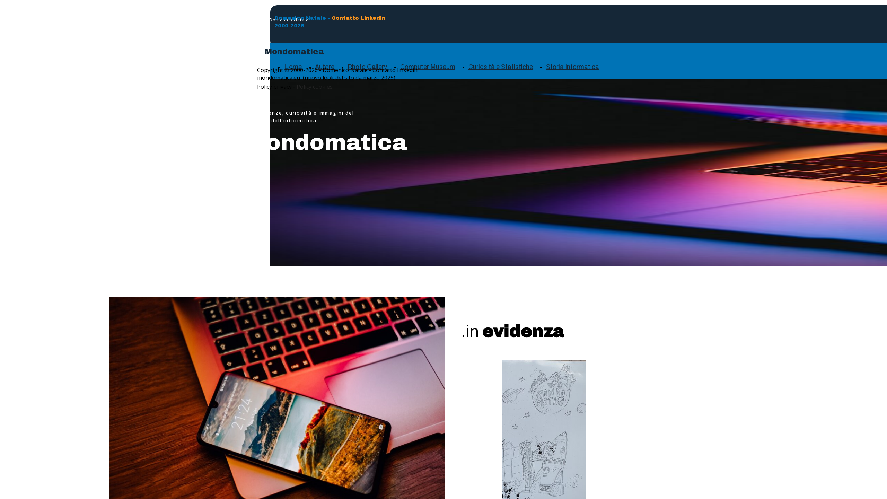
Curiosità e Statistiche (500, 66)
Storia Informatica (572, 66)
